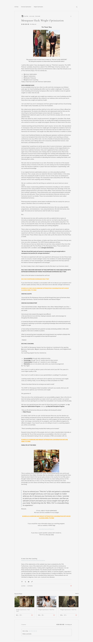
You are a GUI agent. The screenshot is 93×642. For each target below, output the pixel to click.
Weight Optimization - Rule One (68, 609)
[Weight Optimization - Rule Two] (46, 601)
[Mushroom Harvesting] (68, 601)
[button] (76, 6)
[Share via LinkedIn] (28, 581)
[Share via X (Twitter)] (25, 581)
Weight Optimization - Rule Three (23, 610)
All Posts (16, 6)
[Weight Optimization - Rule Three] (24, 601)
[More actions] (71, 16)
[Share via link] (32, 581)
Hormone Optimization (26, 6)
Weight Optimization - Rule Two (46, 609)
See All (76, 593)
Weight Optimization (38, 6)
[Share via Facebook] (22, 581)
